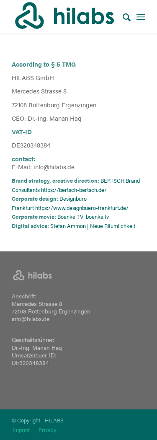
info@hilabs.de (30, 318)
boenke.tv (97, 216)
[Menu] (140, 17)
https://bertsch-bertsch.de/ (74, 190)
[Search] (122, 17)
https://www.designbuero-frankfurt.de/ (82, 208)
